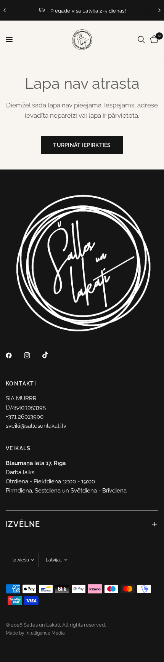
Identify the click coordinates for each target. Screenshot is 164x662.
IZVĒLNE (23, 524)
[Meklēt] (141, 40)
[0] (153, 40)
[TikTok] (50, 355)
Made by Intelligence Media (35, 633)
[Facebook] (14, 355)
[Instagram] (32, 355)
